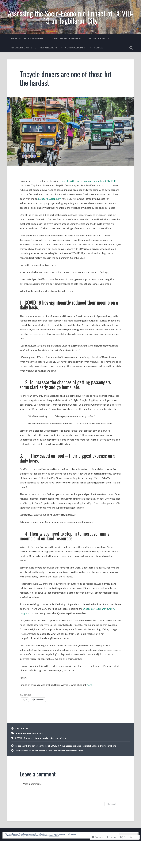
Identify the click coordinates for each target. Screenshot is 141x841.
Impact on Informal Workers (29, 733)
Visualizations (49, 48)
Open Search (131, 47)
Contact (99, 48)
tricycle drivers (58, 738)
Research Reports (21, 48)
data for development (49, 198)
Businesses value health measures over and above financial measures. (49, 750)
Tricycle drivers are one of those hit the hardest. (65, 78)
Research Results (99, 38)
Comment (111, 804)
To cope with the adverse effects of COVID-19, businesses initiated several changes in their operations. (65, 746)
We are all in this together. (27, 38)
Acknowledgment (76, 48)
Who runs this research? (66, 38)
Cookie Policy (54, 836)
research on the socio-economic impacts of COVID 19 (88, 180)
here (89, 684)
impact (29, 738)
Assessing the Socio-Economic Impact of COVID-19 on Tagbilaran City (70, 17)
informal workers (41, 738)
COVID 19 (20, 738)
